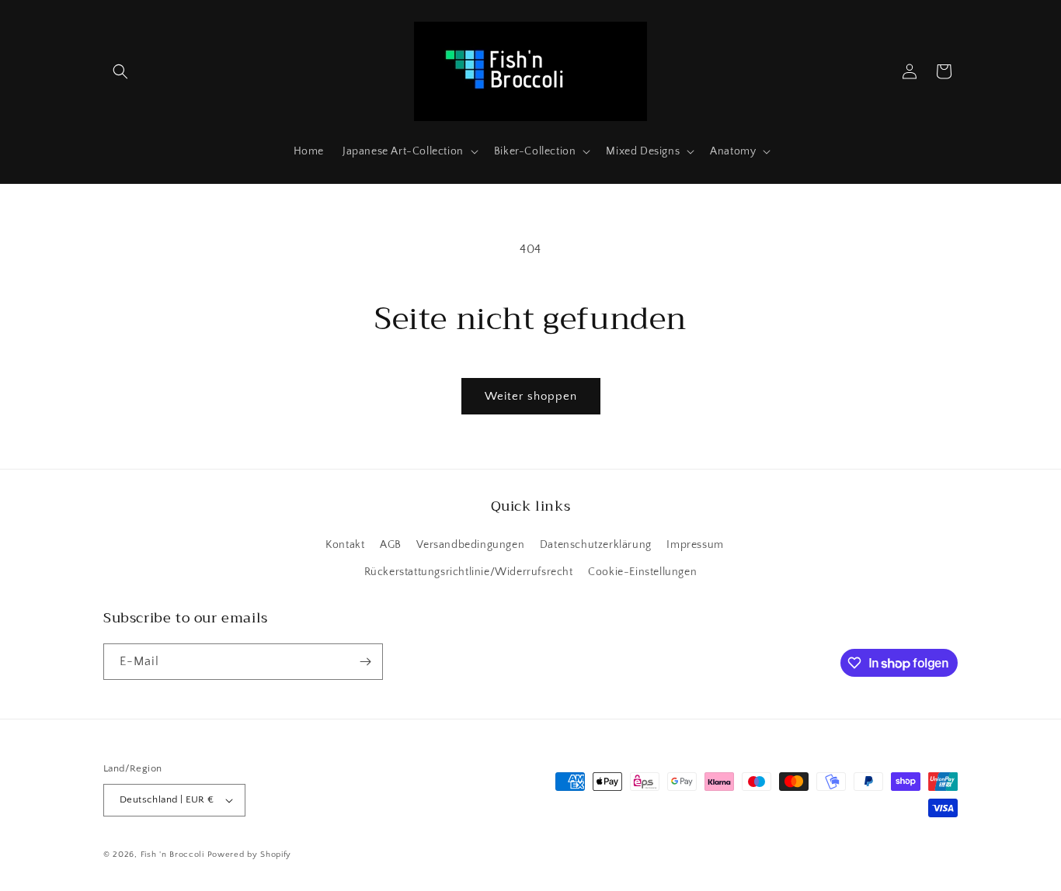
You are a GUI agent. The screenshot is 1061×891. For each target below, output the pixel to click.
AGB (391, 545)
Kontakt (344, 545)
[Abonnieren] (365, 661)
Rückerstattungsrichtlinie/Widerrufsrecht (468, 572)
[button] (120, 71)
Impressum (694, 545)
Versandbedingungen (470, 545)
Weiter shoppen (531, 396)
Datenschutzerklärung (596, 545)
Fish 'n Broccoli (172, 854)
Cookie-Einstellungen (642, 572)
